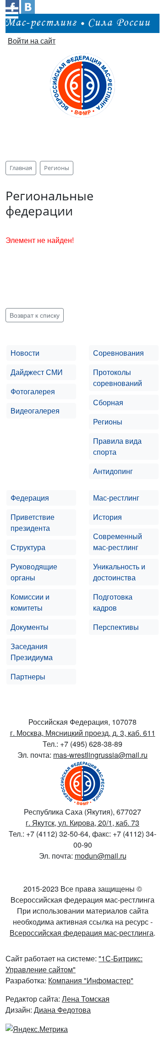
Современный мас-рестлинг (117, 541)
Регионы (107, 421)
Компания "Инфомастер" (90, 980)
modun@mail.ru (100, 855)
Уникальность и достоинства (119, 572)
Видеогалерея (35, 410)
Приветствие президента (33, 522)
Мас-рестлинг (116, 497)
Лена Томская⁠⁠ (86, 998)
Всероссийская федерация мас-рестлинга (82, 932)
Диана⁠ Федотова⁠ (62, 1009)
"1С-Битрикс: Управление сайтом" (74, 964)
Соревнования (118, 352)
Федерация (30, 497)
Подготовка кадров (112, 602)
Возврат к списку (35, 315)
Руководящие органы (34, 572)
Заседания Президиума (32, 651)
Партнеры (28, 676)
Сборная (108, 402)
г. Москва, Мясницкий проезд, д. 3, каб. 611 (82, 733)
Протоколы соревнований (117, 377)
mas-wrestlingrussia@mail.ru (100, 755)
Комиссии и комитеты (30, 602)
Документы (30, 627)
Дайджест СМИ (37, 372)
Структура (28, 547)
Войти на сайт (31, 40)
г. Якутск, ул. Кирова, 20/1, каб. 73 (82, 822)
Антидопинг (113, 471)
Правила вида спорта (117, 446)
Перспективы (116, 627)
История (107, 517)
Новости (25, 352)
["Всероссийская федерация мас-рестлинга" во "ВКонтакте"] (28, 5)
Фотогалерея (33, 391)
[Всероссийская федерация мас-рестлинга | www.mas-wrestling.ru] (82, 84)
